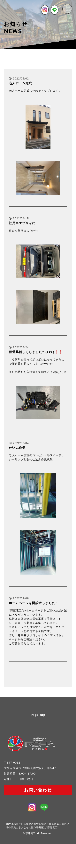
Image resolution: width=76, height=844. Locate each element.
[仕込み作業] (38, 515)
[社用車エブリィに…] (38, 275)
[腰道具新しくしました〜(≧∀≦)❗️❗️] (38, 417)
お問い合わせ (38, 789)
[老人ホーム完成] (38, 147)
